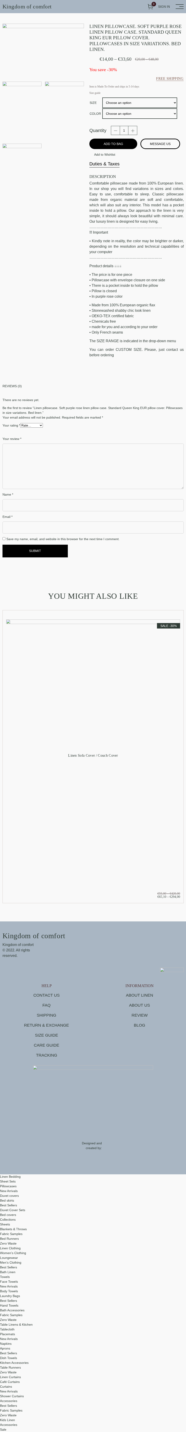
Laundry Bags (10, 1296)
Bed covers (8, 1215)
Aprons (5, 1348)
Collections (8, 1219)
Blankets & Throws (13, 1229)
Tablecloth (7, 1329)
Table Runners (10, 1367)
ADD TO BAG (113, 144)
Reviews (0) (12, 386)
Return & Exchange (46, 1025)
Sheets (5, 1224)
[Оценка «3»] (27, 432)
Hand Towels (9, 1305)
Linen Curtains (10, 1377)
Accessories (8, 1401)
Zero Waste (8, 1243)
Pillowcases (8, 1186)
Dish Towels (8, 1358)
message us (160, 144)
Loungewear (9, 1258)
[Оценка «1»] (16, 432)
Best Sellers (8, 1205)
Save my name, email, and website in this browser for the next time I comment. (63, 539)
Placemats (7, 1334)
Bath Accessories (12, 1310)
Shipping (46, 1015)
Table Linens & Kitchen (16, 1324)
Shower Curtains (12, 1396)
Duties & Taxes (104, 163)
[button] (102, 154)
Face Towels (9, 1281)
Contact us (46, 995)
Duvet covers (9, 1195)
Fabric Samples (11, 1234)
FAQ (46, 1005)
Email (7, 517)
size (93, 103)
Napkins (6, 1343)
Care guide (46, 1045)
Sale (3, 1429)
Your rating (11, 425)
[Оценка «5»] (38, 432)
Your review (11, 439)
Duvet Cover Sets (12, 1210)
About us (139, 1005)
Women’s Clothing (13, 1253)
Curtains (6, 1386)
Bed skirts (7, 1200)
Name (7, 494)
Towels (5, 1277)
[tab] (93, 386)
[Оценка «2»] (21, 432)
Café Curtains (10, 1382)
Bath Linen (7, 1272)
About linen (139, 995)
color (95, 113)
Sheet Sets (8, 1181)
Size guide (46, 1035)
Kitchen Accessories (14, 1363)
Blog (139, 1025)
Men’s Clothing (10, 1262)
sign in (164, 6)
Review (140, 1015)
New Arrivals (9, 1191)
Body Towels (9, 1291)
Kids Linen (7, 1420)
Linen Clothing (10, 1248)
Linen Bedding (10, 1176)
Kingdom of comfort (27, 6)
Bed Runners (9, 1238)
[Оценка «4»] (32, 432)
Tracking (46, 1055)
